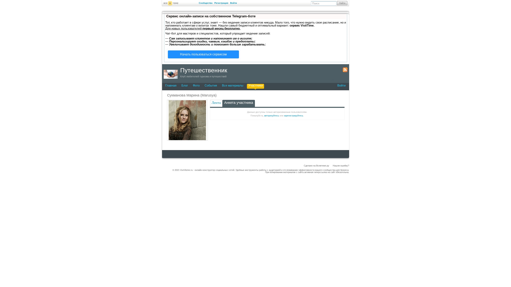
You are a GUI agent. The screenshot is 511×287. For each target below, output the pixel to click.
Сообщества (205, 3)
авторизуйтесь (271, 115)
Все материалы (232, 85)
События (211, 85)
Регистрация (221, 3)
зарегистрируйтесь (293, 115)
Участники (255, 85)
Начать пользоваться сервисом (203, 54)
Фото (196, 85)
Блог (184, 85)
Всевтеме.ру (322, 165)
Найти (342, 3)
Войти (233, 3)
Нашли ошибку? (341, 165)
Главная (170, 85)
